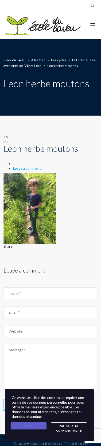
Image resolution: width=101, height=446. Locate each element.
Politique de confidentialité (69, 428)
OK (28, 426)
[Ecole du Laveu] (43, 25)
